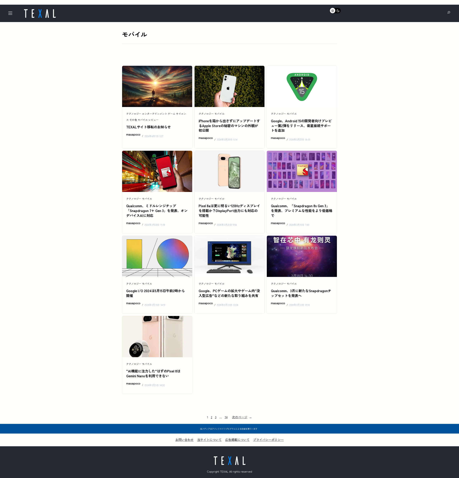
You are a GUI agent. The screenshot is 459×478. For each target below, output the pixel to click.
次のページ (242, 417)
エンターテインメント (154, 113)
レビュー (153, 120)
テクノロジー (133, 113)
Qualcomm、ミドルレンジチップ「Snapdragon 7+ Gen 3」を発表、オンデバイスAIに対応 (157, 210)
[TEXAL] (39, 10)
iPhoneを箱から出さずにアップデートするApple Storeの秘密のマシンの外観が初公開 (229, 125)
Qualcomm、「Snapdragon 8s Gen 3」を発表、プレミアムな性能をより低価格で (301, 210)
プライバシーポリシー (268, 439)
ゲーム (171, 113)
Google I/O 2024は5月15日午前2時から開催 (155, 293)
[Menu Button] (11, 14)
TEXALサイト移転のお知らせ (148, 126)
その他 (133, 120)
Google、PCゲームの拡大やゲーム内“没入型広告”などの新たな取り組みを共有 (229, 293)
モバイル (143, 120)
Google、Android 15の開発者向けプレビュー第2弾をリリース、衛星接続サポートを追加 (301, 125)
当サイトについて (209, 439)
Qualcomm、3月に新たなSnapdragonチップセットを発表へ (301, 293)
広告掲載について (237, 439)
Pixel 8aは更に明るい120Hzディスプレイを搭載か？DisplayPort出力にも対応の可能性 (229, 210)
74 (226, 417)
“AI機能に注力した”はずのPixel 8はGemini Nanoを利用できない (153, 373)
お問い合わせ (184, 439)
